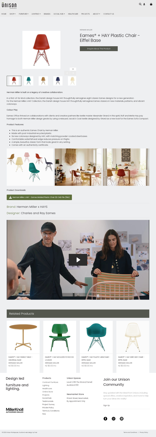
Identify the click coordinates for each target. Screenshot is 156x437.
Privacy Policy (144, 432)
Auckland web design (25, 432)
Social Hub (58, 14)
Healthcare (73, 14)
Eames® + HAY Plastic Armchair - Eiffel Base (96, 358)
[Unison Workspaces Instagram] (114, 418)
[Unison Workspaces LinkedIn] (122, 418)
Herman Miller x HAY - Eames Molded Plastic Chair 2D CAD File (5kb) (38, 196)
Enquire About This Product (92, 47)
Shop (12, 14)
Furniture (23, 14)
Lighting (35, 14)
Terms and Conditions (130, 432)
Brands (47, 14)
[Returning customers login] (144, 4)
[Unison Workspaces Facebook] (105, 418)
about (96, 14)
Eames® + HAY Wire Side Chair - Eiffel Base (131, 358)
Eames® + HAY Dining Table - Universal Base (20, 358)
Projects (85, 14)
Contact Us (108, 14)
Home (3, 14)
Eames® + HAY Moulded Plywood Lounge (59, 358)
